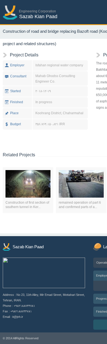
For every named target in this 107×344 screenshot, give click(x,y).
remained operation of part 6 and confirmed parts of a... (80, 205)
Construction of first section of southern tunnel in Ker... (27, 205)
